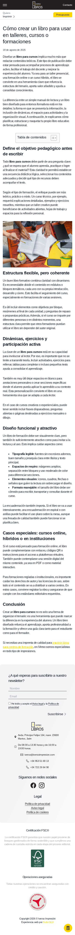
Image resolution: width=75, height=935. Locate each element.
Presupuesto (62, 14)
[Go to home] (37, 14)
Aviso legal (37, 703)
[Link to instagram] (41, 785)
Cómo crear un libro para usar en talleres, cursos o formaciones (37, 35)
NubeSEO (48, 922)
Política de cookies (37, 812)
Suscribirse (55, 714)
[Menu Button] (5, 5)
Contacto (67, 4)
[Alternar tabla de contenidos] (52, 138)
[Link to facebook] (33, 785)
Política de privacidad (37, 803)
